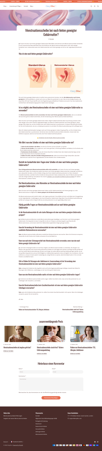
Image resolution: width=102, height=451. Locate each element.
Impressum (38, 424)
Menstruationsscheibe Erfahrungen (12, 416)
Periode (52, 39)
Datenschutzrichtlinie (41, 426)
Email (54, 368)
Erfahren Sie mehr (8, 351)
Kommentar (22, 376)
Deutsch (5, 442)
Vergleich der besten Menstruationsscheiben (15, 418)
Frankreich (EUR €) (17, 442)
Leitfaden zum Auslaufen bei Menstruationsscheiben (61, 176)
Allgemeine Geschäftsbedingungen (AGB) (46, 418)
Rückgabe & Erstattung (42, 421)
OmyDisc (9, 445)
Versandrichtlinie (40, 429)
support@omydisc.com (75, 418)
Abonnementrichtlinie (41, 434)
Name (21, 368)
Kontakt (38, 416)
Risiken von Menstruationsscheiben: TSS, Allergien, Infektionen (82, 348)
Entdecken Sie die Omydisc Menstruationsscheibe (51, 138)
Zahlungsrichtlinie (40, 431)
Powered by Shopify (18, 445)
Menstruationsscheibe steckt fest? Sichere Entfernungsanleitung (50, 348)
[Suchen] (91, 6)
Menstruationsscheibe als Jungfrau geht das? (17, 347)
